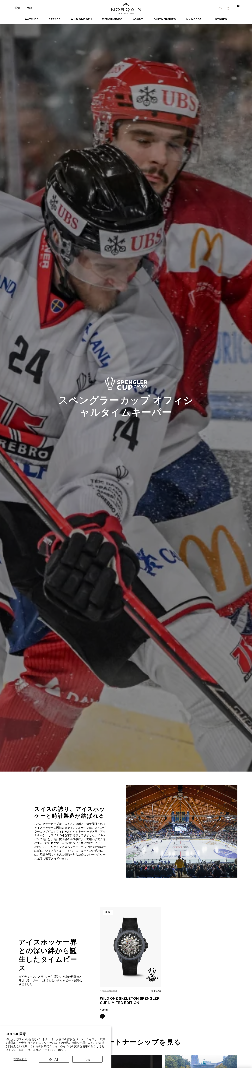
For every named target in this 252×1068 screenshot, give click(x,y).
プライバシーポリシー (55, 1050)
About (138, 19)
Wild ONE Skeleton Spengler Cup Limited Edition (130, 1000)
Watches (32, 19)
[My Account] (228, 9)
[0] (235, 9)
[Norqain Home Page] (126, 9)
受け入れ (54, 1059)
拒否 (87, 1059)
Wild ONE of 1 (81, 19)
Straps (55, 19)
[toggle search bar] (220, 9)
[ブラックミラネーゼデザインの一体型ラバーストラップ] (102, 1016)
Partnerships (165, 19)
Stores (221, 19)
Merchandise (112, 19)
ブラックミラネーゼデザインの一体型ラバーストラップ (102, 1016)
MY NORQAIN (195, 19)
